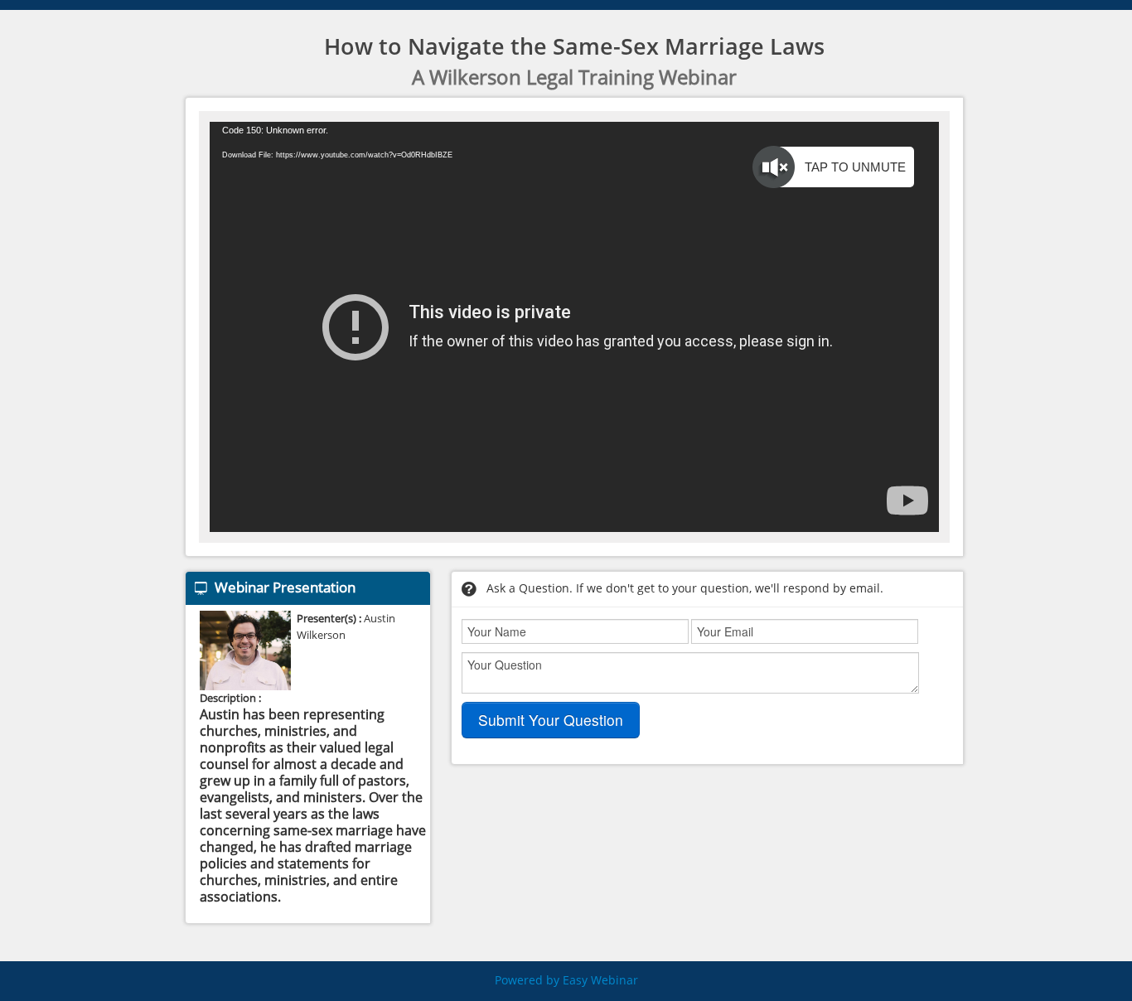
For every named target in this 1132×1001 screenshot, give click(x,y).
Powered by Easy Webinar (566, 981)
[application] (574, 327)
